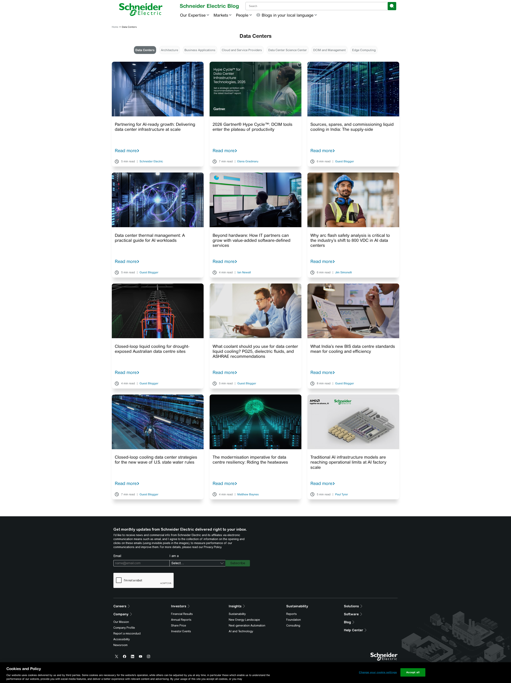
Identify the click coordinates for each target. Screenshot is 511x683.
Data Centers (144, 50)
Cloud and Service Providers (242, 50)
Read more (126, 150)
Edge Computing (364, 50)
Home (115, 27)
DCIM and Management (329, 50)
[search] (392, 6)
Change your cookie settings (378, 672)
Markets (221, 15)
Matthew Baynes (248, 494)
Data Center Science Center (287, 50)
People (242, 15)
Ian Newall (244, 272)
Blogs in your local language (287, 15)
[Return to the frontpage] (140, 9)
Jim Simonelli (343, 272)
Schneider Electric (151, 161)
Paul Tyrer (341, 494)
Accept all (413, 672)
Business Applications (199, 50)
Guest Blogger (344, 161)
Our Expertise (193, 15)
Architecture (169, 50)
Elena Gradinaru (247, 161)
